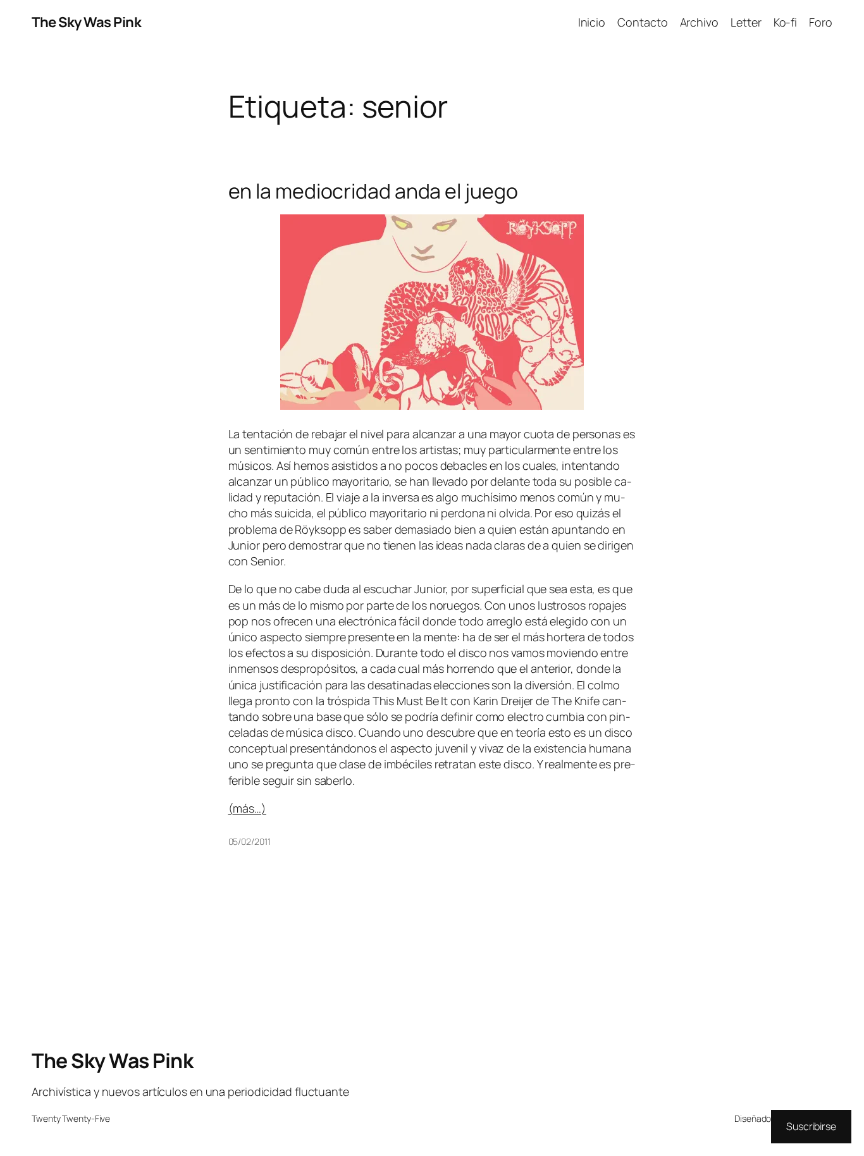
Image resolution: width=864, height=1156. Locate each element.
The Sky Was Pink (86, 22)
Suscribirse (811, 1126)
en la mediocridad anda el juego (373, 191)
